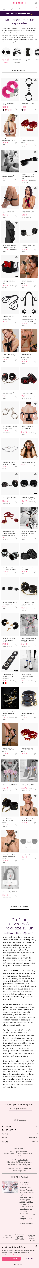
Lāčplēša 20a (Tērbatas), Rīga (25, 1186)
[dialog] (19, 1256)
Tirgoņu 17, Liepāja (26, 1190)
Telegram (26, 1164)
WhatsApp (13, 1164)
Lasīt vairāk (14, 1255)
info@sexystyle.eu (23, 1162)
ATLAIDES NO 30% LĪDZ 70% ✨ (19, 14)
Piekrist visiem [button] (11, 1259)
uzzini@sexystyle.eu (19, 1171)
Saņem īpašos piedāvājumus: (19, 1104)
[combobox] (36, 1246)
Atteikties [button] (29, 1259)
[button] (19, 1264)
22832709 (23, 1159)
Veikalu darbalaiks (27, 1224)
